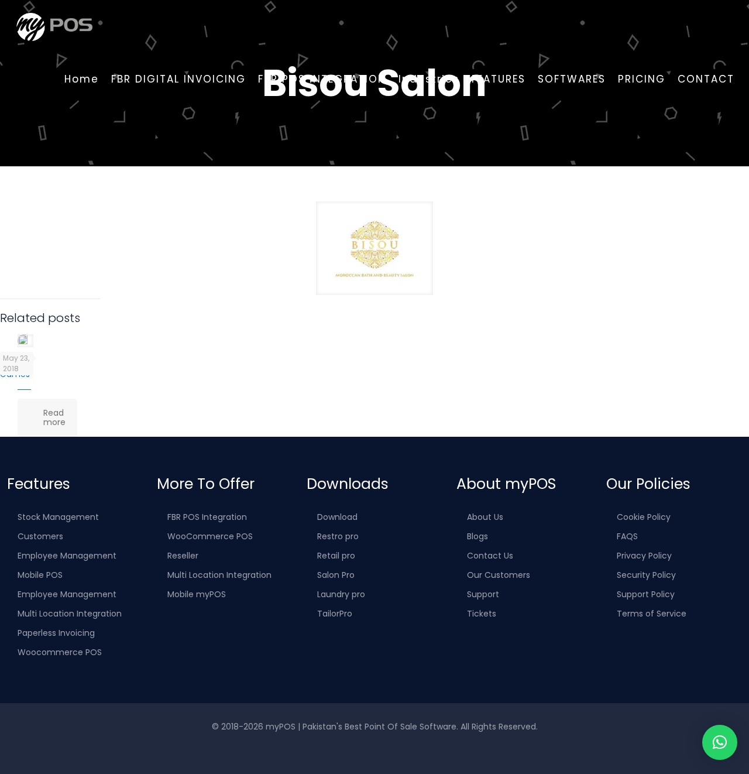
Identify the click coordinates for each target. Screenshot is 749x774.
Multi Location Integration (70, 613)
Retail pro (336, 555)
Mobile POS (40, 575)
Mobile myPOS (196, 594)
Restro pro (338, 536)
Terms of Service (651, 613)
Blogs (477, 536)
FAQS (627, 536)
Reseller (182, 555)
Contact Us (490, 555)
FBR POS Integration (207, 517)
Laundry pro (341, 594)
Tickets (481, 613)
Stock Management (58, 517)
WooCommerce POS (210, 536)
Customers (40, 536)
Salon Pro (336, 575)
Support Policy (646, 594)
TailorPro (334, 613)
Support (483, 594)
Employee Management (67, 555)
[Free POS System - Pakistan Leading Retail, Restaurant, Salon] (54, 26)
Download (337, 517)
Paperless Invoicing (56, 633)
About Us (485, 517)
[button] (719, 742)
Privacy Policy (644, 555)
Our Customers (498, 575)
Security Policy (646, 575)
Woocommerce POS (60, 652)
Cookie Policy (644, 517)
